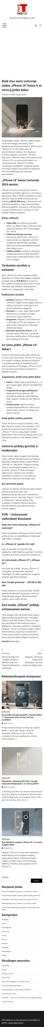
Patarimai (5, 947)
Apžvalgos (15, 641)
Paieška (5, 877)
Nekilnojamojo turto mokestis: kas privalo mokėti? (19, 903)
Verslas (4, 955)
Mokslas (5, 943)
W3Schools (5, 966)
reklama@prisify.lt (16, 1023)
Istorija (4, 935)
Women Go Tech (7, 974)
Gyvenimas (6, 931)
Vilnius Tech (6, 978)
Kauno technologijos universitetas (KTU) (16, 982)
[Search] (40, 25)
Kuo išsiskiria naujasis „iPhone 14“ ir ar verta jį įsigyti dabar (22, 843)
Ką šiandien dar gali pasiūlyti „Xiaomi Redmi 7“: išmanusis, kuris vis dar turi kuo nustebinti (22, 717)
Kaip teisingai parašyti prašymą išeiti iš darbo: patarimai (21, 895)
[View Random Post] (35, 25)
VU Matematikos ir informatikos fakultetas (16, 990)
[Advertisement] (22, 51)
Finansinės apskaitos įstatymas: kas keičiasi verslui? (19, 891)
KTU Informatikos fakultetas (11, 986)
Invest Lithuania (7, 1001)
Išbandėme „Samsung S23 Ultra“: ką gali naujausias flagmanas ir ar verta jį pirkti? (20, 782)
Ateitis (4, 923)
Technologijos (6, 951)
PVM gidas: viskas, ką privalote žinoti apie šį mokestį (20, 899)
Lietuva (4, 939)
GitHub (4, 970)
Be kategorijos (7, 927)
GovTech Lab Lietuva (9, 994)
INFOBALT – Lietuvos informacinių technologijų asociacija (22, 998)
